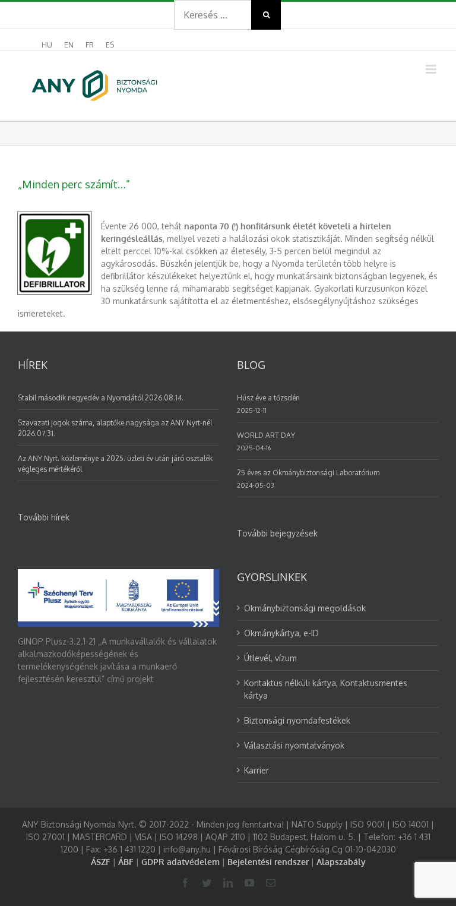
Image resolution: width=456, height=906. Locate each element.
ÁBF (126, 862)
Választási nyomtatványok (294, 745)
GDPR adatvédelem (180, 862)
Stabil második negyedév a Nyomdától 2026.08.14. (100, 397)
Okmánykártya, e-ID (281, 633)
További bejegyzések (277, 533)
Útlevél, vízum (270, 658)
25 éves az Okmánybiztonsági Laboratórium (308, 472)
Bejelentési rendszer (268, 862)
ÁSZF (100, 862)
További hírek (43, 517)
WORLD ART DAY (266, 435)
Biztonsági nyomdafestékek (297, 720)
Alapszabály (341, 862)
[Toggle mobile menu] (432, 69)
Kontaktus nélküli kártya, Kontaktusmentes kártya (325, 689)
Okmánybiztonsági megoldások (305, 608)
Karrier (256, 770)
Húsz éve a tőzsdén (268, 397)
